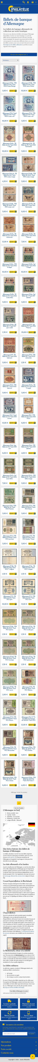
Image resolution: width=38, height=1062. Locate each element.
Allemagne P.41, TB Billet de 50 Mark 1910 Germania (28, 144)
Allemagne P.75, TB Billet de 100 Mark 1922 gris (9, 597)
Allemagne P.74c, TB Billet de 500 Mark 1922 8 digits (28, 567)
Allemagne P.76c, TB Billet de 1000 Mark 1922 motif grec (28, 628)
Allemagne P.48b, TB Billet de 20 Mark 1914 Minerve (28, 235)
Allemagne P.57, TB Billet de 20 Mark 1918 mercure (9, 356)
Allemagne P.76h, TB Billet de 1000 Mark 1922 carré (9, 688)
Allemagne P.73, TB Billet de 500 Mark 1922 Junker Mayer (28, 537)
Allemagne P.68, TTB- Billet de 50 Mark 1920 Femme (9, 507)
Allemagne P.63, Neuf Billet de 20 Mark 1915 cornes (9, 416)
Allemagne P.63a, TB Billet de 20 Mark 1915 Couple (28, 386)
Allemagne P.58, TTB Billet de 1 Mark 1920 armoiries (28, 356)
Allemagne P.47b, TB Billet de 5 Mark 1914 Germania (28, 205)
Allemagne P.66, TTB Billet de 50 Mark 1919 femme (28, 446)
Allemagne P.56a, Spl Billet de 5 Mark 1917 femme (28, 295)
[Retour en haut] (19, 803)
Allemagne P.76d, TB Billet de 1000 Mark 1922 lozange (9, 658)
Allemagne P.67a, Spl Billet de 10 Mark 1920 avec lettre (9, 477)
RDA (9, 857)
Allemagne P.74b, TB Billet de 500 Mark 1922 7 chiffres (9, 567)
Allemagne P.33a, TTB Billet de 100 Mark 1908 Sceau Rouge (9, 84)
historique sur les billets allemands (12, 45)
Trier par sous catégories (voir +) (19, 54)
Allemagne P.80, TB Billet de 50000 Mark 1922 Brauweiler (10, 748)
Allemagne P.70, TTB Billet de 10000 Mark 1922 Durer (28, 507)
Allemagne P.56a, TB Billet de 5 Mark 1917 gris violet (9, 326)
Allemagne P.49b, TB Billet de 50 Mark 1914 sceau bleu (9, 295)
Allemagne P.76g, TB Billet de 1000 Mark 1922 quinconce (28, 658)
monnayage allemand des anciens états (14, 876)
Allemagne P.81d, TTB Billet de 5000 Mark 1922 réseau (9, 779)
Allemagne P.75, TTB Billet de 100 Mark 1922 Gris (28, 597)
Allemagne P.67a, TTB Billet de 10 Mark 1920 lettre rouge (28, 477)
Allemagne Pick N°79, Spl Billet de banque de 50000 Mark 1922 (28, 718)
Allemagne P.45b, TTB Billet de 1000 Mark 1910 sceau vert (9, 205)
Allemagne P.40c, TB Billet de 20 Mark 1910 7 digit (9, 144)
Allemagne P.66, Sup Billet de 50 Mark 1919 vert (9, 446)
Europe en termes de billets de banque (14, 987)
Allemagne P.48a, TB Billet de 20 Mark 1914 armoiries (9, 235)
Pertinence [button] (6, 60)
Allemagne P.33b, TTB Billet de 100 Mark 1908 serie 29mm (29, 84)
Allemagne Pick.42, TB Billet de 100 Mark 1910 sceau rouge (9, 175)
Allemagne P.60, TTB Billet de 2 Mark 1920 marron (9, 386)
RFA (13, 857)
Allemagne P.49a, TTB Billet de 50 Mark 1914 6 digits (9, 265)
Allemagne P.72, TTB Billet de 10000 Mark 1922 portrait (9, 537)
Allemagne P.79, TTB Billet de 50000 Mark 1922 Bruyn (10, 718)
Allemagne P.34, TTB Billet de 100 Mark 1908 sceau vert (28, 114)
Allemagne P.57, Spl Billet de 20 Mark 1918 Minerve (28, 326)
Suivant (19, 796)
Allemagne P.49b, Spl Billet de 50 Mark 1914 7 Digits (28, 265)
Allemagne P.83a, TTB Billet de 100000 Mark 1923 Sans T (29, 779)
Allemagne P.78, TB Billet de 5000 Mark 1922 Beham (28, 688)
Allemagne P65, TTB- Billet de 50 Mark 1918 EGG (28, 416)
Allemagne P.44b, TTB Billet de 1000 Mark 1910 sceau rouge (28, 175)
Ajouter (11, 91)
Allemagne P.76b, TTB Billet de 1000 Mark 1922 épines (10, 628)
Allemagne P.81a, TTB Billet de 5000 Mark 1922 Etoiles (28, 748)
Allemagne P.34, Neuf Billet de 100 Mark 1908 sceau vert (9, 114)
